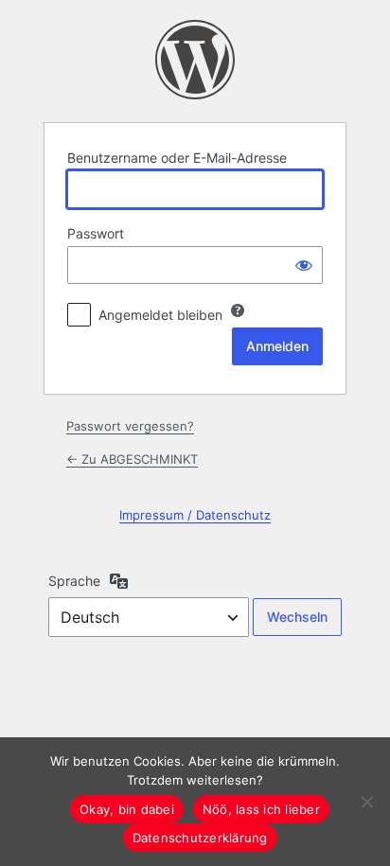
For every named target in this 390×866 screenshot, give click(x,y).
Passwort (95, 233)
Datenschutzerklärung (200, 837)
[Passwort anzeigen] (304, 265)
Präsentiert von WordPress (195, 59)
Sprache (74, 581)
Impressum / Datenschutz (195, 514)
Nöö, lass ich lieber (261, 809)
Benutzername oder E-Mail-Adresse (177, 158)
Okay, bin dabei (127, 809)
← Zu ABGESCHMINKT (132, 459)
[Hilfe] (237, 310)
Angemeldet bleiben (160, 315)
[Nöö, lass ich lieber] (366, 801)
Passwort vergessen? (130, 425)
